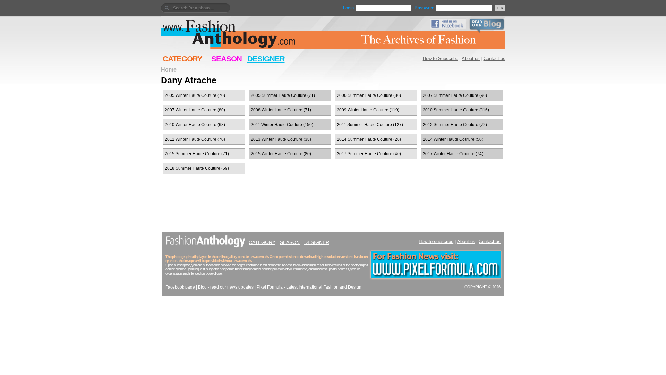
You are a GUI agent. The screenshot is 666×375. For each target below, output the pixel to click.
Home (169, 69)
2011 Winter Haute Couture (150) (282, 124)
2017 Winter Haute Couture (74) (453, 153)
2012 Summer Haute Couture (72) (455, 124)
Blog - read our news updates (226, 287)
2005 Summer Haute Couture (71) (283, 95)
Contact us (494, 58)
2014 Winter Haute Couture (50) (453, 139)
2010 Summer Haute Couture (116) (456, 110)
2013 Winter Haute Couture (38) (281, 139)
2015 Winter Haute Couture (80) (281, 153)
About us (471, 58)
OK (500, 8)
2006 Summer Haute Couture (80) (369, 95)
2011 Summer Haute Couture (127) (370, 124)
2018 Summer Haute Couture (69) (197, 168)
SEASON (226, 59)
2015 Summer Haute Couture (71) (197, 153)
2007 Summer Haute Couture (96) (455, 95)
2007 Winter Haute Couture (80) (195, 110)
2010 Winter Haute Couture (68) (195, 124)
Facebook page (180, 287)
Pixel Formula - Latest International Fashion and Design (309, 287)
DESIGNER (266, 59)
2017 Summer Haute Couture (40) (369, 153)
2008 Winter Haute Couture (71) (281, 110)
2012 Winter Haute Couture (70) (195, 139)
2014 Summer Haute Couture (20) (369, 139)
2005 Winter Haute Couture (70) (195, 95)
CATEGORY (182, 59)
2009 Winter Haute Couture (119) (368, 110)
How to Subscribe (440, 58)
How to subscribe (436, 241)
